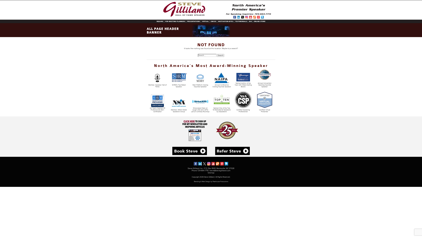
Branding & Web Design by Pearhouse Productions (211, 181)
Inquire (159, 21)
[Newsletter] (262, 17)
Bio (250, 21)
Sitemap (211, 173)
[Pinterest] (258, 17)
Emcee (213, 21)
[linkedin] (238, 17)
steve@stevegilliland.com (220, 171)
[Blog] (254, 17)
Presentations (193, 21)
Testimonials (241, 21)
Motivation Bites (225, 21)
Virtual (205, 21)
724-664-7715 (263, 14)
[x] (242, 17)
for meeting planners (175, 21)
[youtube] (250, 17)
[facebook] (234, 17)
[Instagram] (246, 17)
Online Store (259, 21)
